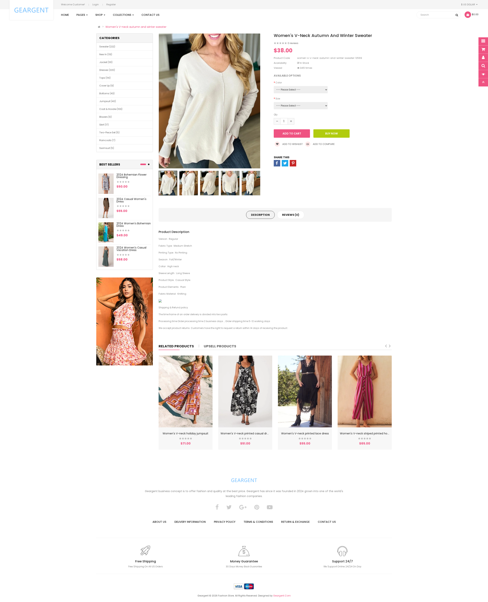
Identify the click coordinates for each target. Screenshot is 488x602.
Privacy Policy (224, 522)
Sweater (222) (107, 46)
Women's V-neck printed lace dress (305, 433)
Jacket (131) (105, 62)
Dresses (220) (107, 70)
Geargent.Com (282, 595)
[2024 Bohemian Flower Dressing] (106, 183)
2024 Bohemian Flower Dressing (131, 176)
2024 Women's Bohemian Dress (133, 224)
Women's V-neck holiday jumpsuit (185, 433)
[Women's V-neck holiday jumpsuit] (186, 392)
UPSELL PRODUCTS (220, 346)
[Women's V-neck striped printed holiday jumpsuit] (365, 392)
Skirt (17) (104, 124)
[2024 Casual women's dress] (106, 207)
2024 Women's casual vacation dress (131, 249)
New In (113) (105, 54)
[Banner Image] (124, 321)
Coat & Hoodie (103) (110, 109)
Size (277, 98)
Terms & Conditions (258, 522)
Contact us (327, 522)
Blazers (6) (105, 116)
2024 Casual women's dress (131, 200)
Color (278, 82)
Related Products (176, 346)
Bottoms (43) (107, 93)
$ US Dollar (468, 4)
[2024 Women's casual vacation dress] (106, 256)
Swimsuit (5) (106, 148)
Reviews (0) (290, 215)
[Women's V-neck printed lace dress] (305, 392)
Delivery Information (190, 522)
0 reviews (293, 43)
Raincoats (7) (107, 140)
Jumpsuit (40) (107, 101)
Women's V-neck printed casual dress (246, 433)
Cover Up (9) (106, 85)
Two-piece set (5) (109, 132)
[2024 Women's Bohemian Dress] (106, 232)
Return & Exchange (295, 522)
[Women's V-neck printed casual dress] (245, 392)
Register (111, 4)
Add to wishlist (292, 144)
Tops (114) (105, 77)
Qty (276, 114)
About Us (159, 522)
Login (95, 4)
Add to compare (323, 144)
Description (260, 215)
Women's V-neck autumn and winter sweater (135, 27)
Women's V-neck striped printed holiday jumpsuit (373, 433)
